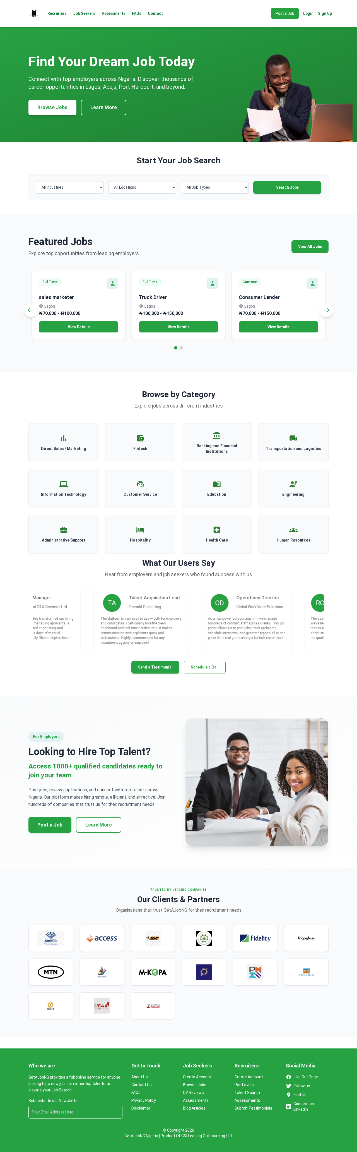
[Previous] (30, 310)
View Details (79, 327)
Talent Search (247, 1092)
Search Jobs (287, 187)
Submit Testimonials (253, 1108)
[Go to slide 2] (181, 347)
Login (308, 13)
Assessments (113, 13)
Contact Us (141, 1084)
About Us (139, 1077)
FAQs (136, 13)
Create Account (197, 1077)
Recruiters (56, 13)
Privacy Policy (143, 1100)
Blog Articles (194, 1108)
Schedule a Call (205, 667)
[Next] (326, 310)
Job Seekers (84, 13)
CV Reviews (193, 1092)
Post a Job (285, 13)
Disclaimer (140, 1108)
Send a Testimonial (155, 667)
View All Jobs (310, 246)
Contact (155, 13)
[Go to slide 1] (175, 347)
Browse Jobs (52, 107)
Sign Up (325, 13)
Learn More (103, 107)
